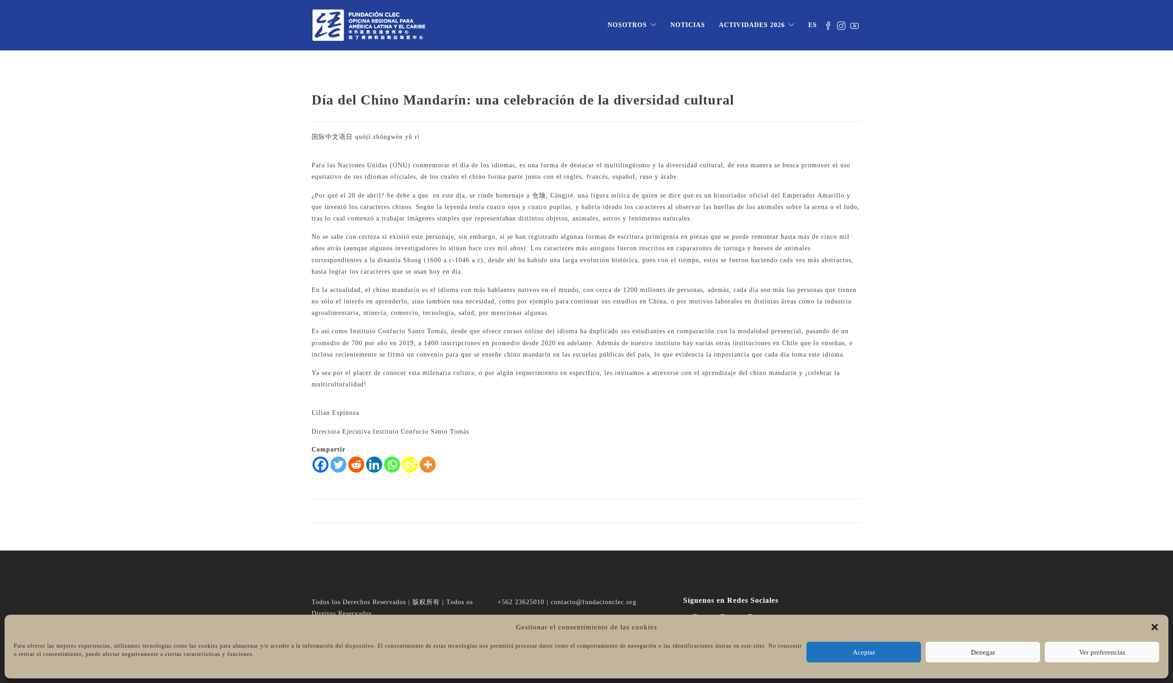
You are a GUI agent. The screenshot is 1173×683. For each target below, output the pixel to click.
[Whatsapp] (392, 465)
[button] (1154, 627)
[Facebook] (320, 465)
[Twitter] (338, 465)
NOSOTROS (627, 25)
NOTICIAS (687, 25)
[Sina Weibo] (410, 465)
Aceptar (864, 652)
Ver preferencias (1102, 652)
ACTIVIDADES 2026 (752, 25)
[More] (428, 465)
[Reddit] (356, 465)
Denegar (983, 652)
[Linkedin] (374, 465)
